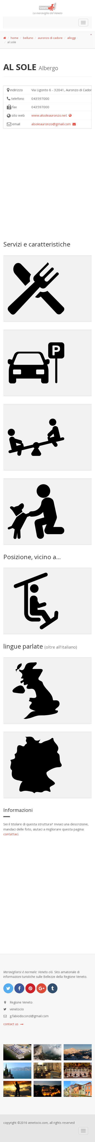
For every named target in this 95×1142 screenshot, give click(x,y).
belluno (28, 38)
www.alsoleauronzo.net (50, 115)
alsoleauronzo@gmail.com (51, 124)
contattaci (10, 834)
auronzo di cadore (50, 38)
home (14, 38)
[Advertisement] (47, 184)
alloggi (71, 38)
